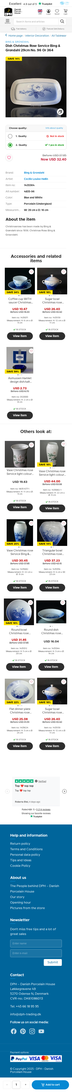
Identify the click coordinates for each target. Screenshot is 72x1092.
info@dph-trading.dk (25, 1014)
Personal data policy (25, 854)
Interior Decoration (37, 36)
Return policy (20, 843)
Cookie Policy (20, 865)
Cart (65, 14)
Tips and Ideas (20, 860)
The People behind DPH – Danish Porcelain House (34, 889)
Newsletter (20, 920)
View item (20, 336)
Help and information (28, 835)
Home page (15, 36)
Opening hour (20, 902)
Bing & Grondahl (34, 173)
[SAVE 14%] (36, 116)
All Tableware (60, 36)
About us (18, 878)
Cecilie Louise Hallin (36, 179)
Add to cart (53, 1085)
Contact (17, 975)
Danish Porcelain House (18, 11)
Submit (52, 962)
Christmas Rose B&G (6, 35)
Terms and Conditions (26, 849)
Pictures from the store (27, 908)
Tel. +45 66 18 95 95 (24, 1006)
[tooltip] (19, 302)
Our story (17, 897)
